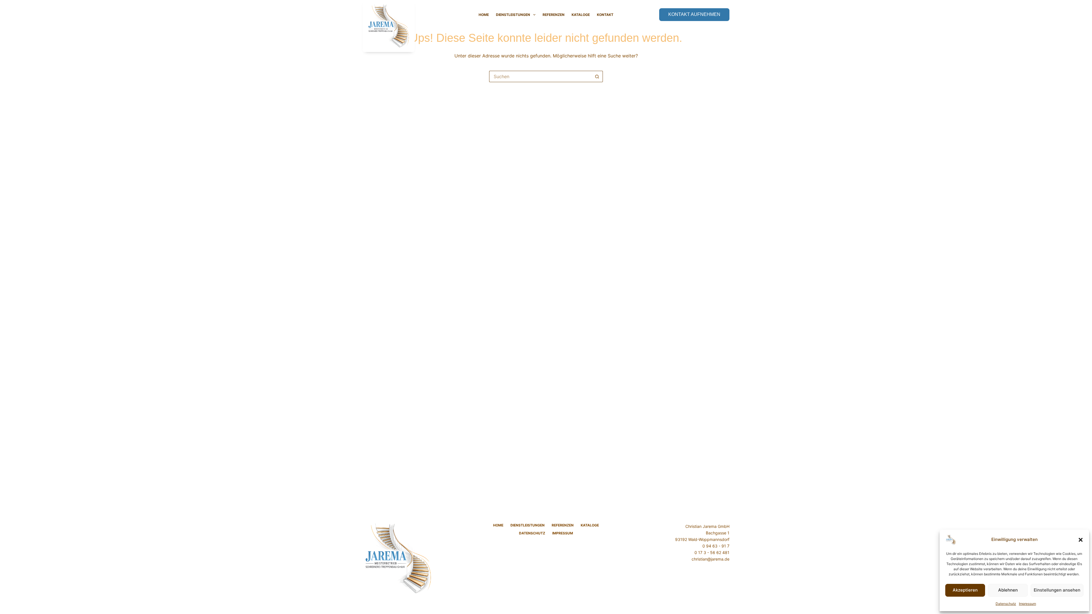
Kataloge (581, 15)
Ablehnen (1008, 590)
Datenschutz (1006, 603)
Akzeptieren (965, 590)
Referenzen (553, 15)
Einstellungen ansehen (1057, 590)
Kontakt (605, 15)
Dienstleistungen (513, 15)
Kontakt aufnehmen (694, 14)
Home (484, 15)
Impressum (1027, 603)
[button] (1080, 540)
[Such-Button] (597, 76)
